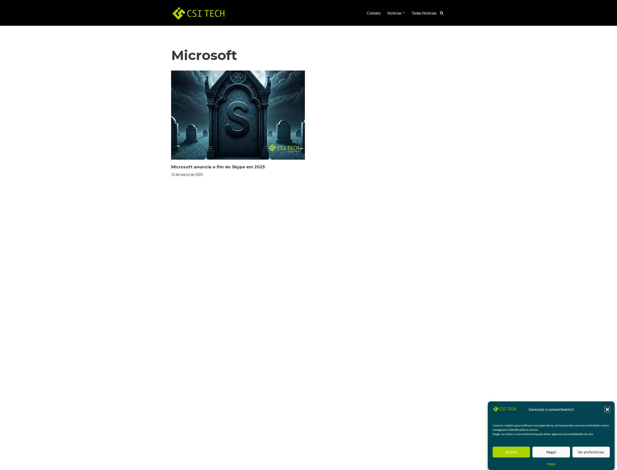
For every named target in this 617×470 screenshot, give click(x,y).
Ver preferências (591, 452)
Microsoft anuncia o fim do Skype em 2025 (218, 166)
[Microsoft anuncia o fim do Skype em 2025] (238, 115)
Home (551, 463)
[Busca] (441, 13)
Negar (551, 452)
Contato (374, 13)
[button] (607, 409)
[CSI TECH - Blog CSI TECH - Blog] (199, 12)
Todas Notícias (423, 13)
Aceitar (511, 452)
